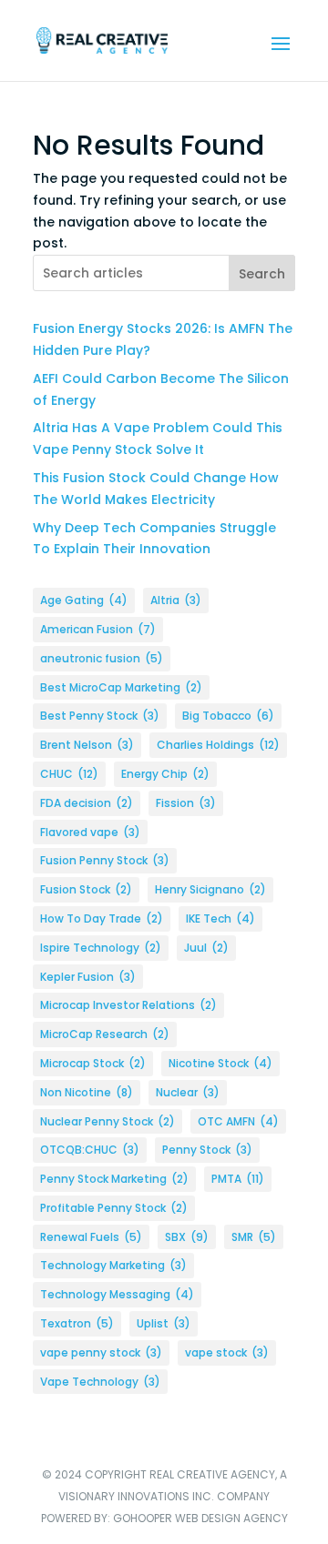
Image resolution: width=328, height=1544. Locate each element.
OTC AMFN (238, 1121)
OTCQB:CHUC (89, 1149)
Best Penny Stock (99, 715)
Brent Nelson (87, 744)
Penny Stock (207, 1149)
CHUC (69, 774)
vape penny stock (101, 1352)
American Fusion (98, 629)
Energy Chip (165, 774)
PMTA (237, 1178)
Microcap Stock (93, 1063)
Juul (206, 947)
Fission (186, 803)
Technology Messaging (117, 1294)
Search (262, 274)
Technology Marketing (113, 1265)
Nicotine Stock (220, 1063)
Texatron (77, 1323)
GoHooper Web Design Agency (200, 1518)
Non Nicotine (86, 1092)
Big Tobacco (228, 715)
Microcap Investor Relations (128, 1005)
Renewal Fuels (91, 1237)
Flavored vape (90, 832)
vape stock (227, 1352)
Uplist (163, 1323)
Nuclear (188, 1092)
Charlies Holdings (218, 744)
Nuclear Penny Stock (107, 1121)
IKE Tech (220, 918)
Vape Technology (100, 1381)
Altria (175, 600)
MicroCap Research (104, 1034)
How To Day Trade (101, 918)
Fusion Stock (86, 889)
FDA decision (86, 803)
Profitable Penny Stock (114, 1208)
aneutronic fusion (101, 658)
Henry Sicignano (210, 889)
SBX (187, 1237)
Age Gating (84, 600)
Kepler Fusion (88, 976)
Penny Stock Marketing (114, 1178)
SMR (253, 1237)
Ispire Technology (100, 947)
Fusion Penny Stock (104, 860)
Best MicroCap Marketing (121, 687)
